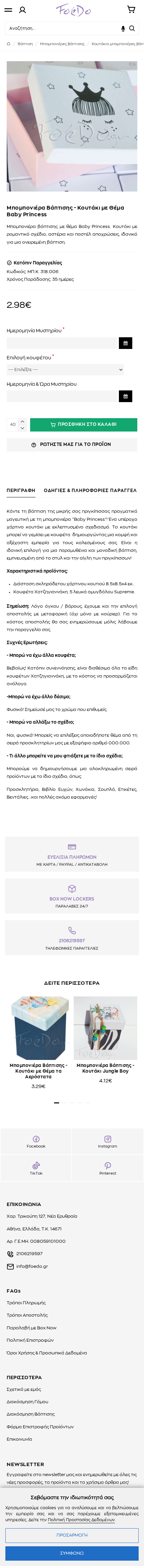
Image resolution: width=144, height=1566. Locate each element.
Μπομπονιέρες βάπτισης (62, 44)
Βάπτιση (25, 44)
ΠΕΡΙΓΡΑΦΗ (21, 491)
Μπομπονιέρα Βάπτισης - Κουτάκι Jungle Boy (105, 1069)
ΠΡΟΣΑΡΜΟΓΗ (72, 1535)
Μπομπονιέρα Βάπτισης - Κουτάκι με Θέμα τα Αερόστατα (38, 1071)
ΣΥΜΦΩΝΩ (72, 1553)
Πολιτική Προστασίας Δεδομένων (81, 1520)
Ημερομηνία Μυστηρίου (34, 331)
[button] (56, 1102)
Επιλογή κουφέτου (29, 358)
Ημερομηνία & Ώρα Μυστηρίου (42, 384)
